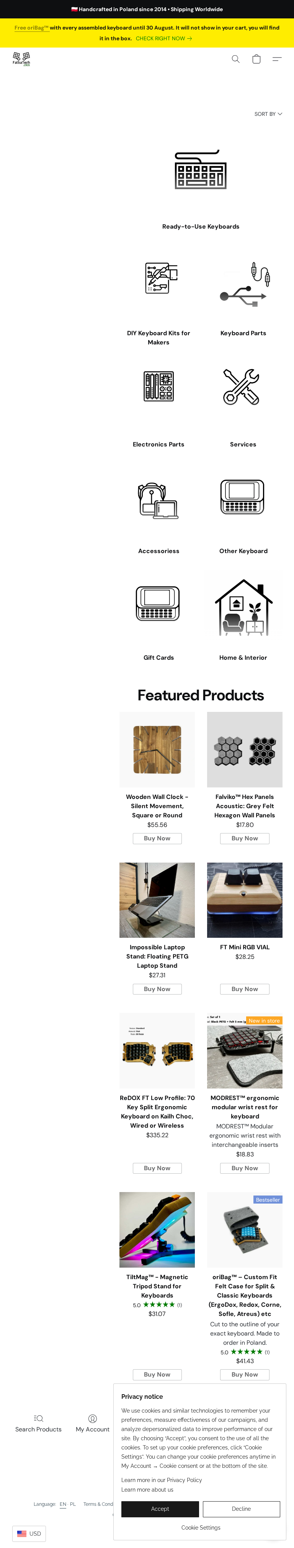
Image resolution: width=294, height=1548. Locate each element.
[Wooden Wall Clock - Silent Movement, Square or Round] (157, 749)
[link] (165, 38)
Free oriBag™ (32, 27)
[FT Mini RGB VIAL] (245, 900)
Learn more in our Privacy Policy (161, 1480)
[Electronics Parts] (158, 395)
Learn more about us (147, 1490)
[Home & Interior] (243, 609)
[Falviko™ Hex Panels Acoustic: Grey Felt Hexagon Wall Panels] (245, 749)
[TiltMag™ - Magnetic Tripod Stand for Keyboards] (157, 1230)
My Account (92, 1429)
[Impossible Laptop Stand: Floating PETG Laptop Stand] (157, 900)
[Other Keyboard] (243, 502)
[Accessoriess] (158, 502)
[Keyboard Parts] (243, 284)
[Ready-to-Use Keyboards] (201, 169)
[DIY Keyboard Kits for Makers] (158, 284)
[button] (21, 59)
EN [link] (63, 1504)
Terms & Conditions (103, 1504)
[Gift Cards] (158, 609)
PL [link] (73, 1504)
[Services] (243, 395)
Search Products (38, 1429)
